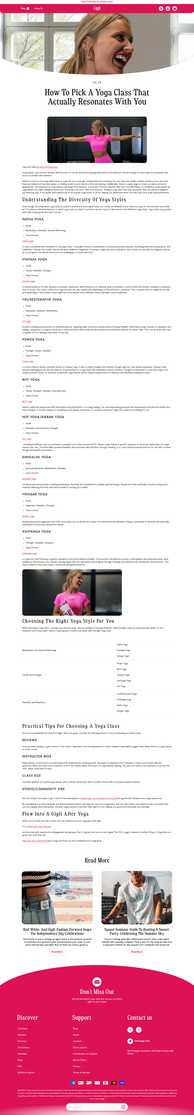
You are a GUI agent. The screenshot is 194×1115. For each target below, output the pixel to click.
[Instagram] (130, 1030)
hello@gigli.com (142, 1041)
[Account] (168, 8)
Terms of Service (81, 1073)
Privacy (76, 1066)
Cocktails (22, 1029)
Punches (22, 1041)
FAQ (20, 1066)
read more (57, 952)
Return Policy (79, 1060)
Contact (77, 1041)
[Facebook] (139, 1030)
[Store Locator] (161, 8)
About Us (38, 8)
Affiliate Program (26, 1073)
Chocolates (24, 1048)
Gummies (22, 1054)
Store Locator (80, 1048)
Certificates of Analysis (85, 1054)
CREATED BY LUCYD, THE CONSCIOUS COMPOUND (97, 1112)
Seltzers (22, 1035)
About (76, 1035)
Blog (20, 1060)
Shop (23, 8)
